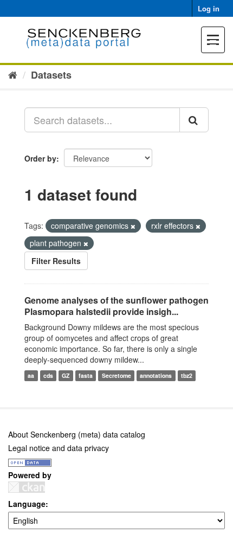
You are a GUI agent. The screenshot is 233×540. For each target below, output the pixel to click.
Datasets (51, 75)
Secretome (116, 375)
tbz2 (186, 375)
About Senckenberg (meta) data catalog (76, 434)
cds (48, 375)
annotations (156, 375)
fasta (86, 375)
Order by (40, 158)
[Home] (12, 74)
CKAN (26, 487)
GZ (65, 375)
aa (31, 375)
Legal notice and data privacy (58, 447)
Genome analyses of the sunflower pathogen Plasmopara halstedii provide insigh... (116, 306)
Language (27, 503)
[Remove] (133, 226)
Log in (208, 8)
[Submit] (194, 119)
